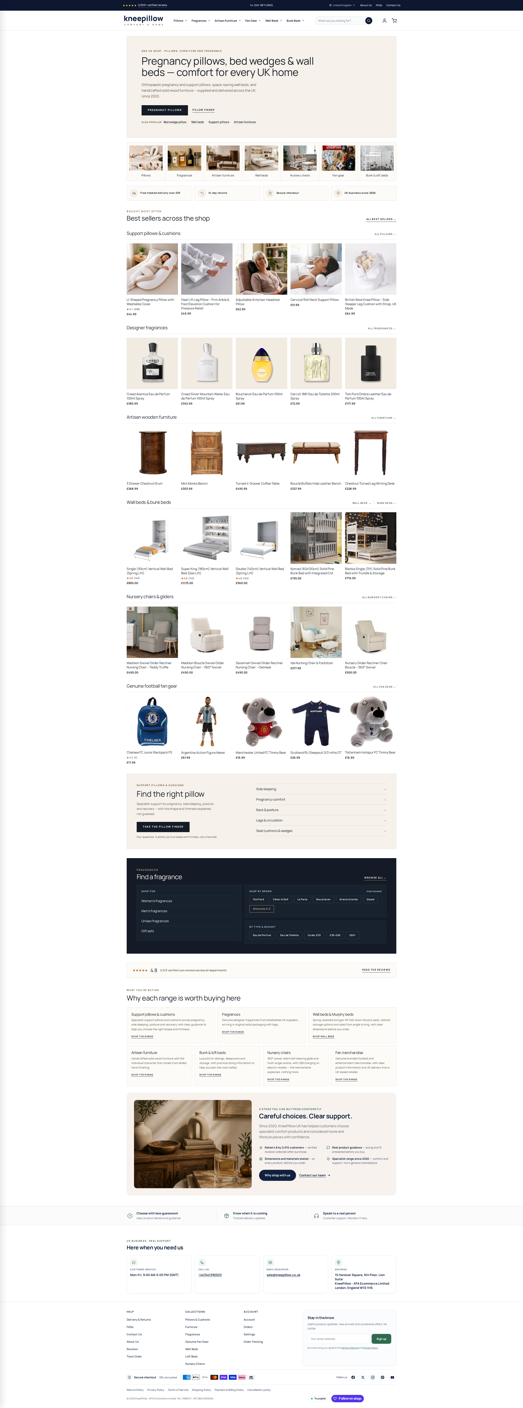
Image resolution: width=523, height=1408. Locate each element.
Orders (248, 1327)
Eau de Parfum (262, 935)
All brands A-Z (262, 908)
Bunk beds (386, 502)
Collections (195, 1311)
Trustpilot (320, 1398)
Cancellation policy (259, 1390)
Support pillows (219, 122)
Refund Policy (135, 1390)
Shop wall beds (323, 1036)
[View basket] (394, 20)
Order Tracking (253, 1342)
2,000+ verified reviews (152, 5)
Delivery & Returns (139, 1319)
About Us (366, 5)
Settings (249, 1334)
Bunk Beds (293, 21)
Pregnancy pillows (165, 110)
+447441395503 (210, 1275)
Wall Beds (271, 21)
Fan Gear (251, 21)
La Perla (302, 899)
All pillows (385, 234)
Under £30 (314, 935)
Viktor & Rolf (280, 899)
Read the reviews (376, 969)
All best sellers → (381, 219)
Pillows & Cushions (197, 1319)
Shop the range (142, 1036)
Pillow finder (203, 110)
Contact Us (393, 5)
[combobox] (344, 20)
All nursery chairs (379, 597)
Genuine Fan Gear (197, 1342)
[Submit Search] (368, 20)
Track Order (134, 1356)
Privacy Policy (370, 1347)
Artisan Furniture (226, 21)
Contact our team (312, 1175)
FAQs (379, 5)
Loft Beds (191, 1356)
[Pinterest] (382, 1377)
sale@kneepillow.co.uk (283, 1275)
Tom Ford (258, 899)
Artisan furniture (245, 122)
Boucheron (323, 899)
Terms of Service (349, 1347)
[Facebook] (353, 1377)
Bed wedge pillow (175, 122)
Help (130, 1311)
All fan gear (384, 686)
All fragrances (382, 328)
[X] (363, 1377)
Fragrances (199, 21)
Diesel (370, 899)
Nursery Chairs (195, 1364)
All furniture (383, 417)
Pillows (178, 21)
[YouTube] (392, 1377)
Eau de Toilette (289, 935)
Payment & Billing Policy (229, 1390)
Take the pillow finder (163, 826)
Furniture (191, 1327)
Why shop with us (277, 1175)
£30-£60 (335, 935)
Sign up (381, 1339)
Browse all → (375, 877)
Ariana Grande (349, 899)
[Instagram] (373, 1377)
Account (251, 1311)
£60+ (353, 935)
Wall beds (197, 122)
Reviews (132, 1349)
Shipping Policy (201, 1390)
